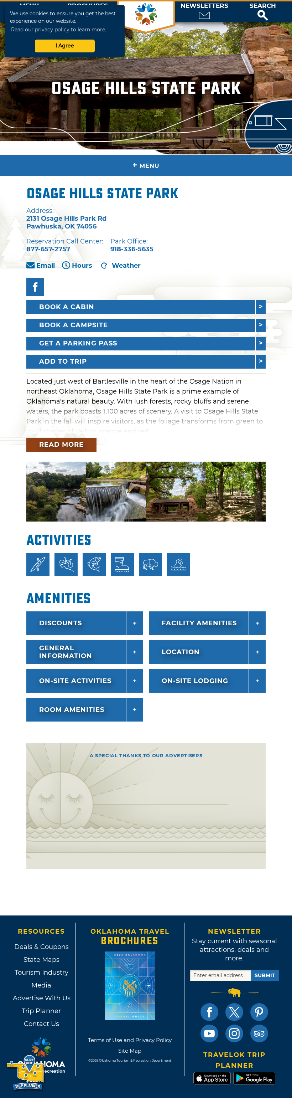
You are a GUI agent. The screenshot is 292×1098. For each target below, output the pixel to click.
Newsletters (204, 5)
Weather (126, 266)
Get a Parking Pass (78, 343)
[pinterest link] (259, 1012)
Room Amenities (71, 710)
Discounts (60, 623)
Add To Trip (63, 361)
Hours (82, 266)
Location (181, 652)
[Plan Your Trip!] (25, 1073)
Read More (61, 444)
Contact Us (41, 1024)
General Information (65, 652)
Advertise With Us (41, 998)
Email (45, 266)
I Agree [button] (65, 45)
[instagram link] (234, 1033)
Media (41, 985)
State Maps (41, 960)
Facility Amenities (199, 623)
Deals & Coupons (41, 947)
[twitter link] (234, 1012)
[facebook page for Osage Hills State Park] (35, 287)
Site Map (129, 1050)
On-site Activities (75, 681)
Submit (265, 975)
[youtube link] (209, 1033)
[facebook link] (209, 1012)
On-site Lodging (195, 681)
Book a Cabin (66, 307)
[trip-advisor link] (259, 1033)
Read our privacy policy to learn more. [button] (58, 29)
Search (263, 5)
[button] (263, 11)
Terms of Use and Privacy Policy (130, 1040)
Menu (146, 165)
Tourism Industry (41, 972)
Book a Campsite (73, 325)
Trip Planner (41, 1011)
